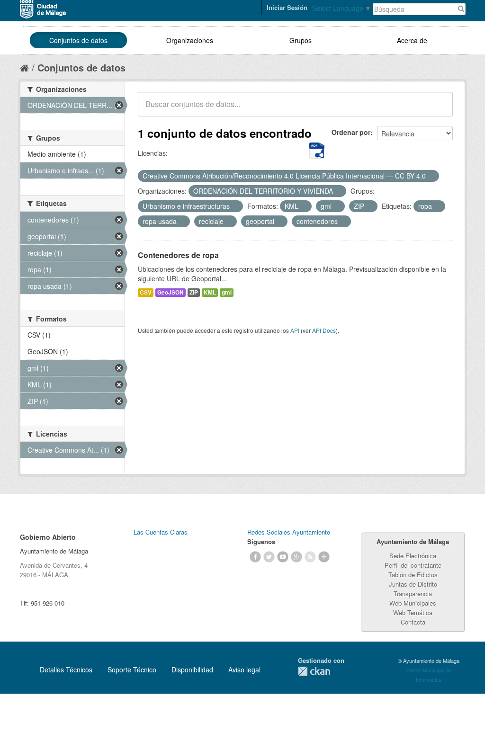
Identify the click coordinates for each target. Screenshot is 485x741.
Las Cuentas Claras (161, 531)
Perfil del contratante (413, 565)
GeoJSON (170, 292)
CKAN (314, 671)
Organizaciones (189, 40)
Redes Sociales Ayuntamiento (288, 531)
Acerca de (412, 40)
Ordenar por (351, 132)
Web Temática (412, 612)
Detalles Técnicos (66, 669)
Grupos (300, 40)
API (294, 330)
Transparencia (413, 593)
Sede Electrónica (412, 555)
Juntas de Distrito (413, 584)
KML (210, 292)
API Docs (324, 330)
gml (227, 292)
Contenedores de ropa (178, 255)
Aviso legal (244, 669)
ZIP (193, 292)
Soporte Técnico (132, 669)
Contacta (413, 621)
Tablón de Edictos (413, 574)
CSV (146, 292)
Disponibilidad (192, 669)
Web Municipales (412, 602)
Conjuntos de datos (78, 40)
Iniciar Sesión (287, 7)
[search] (439, 109)
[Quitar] (431, 176)
